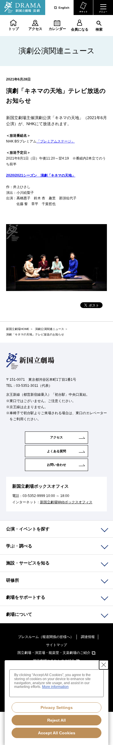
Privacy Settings (57, 707)
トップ (13, 29)
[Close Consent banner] (103, 664)
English (64, 7)
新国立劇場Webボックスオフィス (66, 502)
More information (55, 687)
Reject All (56, 720)
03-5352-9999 (34, 496)
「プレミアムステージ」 (56, 141)
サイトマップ (56, 645)
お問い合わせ (56, 464)
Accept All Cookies (56, 733)
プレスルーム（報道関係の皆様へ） (46, 637)
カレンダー (57, 29)
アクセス (35, 29)
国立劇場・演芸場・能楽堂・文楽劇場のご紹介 (53, 653)
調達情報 (88, 637)
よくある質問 (56, 451)
